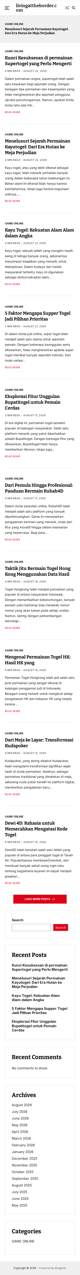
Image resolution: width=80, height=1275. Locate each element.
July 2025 (19, 1192)
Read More (12, 112)
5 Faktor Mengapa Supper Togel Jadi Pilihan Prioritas (39, 1010)
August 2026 (22, 1105)
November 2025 (24, 1165)
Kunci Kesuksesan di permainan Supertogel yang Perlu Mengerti (38, 60)
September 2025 (25, 1178)
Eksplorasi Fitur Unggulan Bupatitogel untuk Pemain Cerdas (32, 402)
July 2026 (19, 1111)
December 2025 (24, 1158)
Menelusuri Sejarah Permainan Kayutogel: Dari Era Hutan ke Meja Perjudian (36, 31)
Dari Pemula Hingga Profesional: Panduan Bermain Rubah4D (39, 488)
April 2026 (20, 1132)
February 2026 (23, 1145)
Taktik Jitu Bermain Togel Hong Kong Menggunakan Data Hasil (37, 571)
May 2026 (19, 1125)
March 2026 (21, 1138)
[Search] (73, 7)
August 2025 (22, 1185)
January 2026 (22, 1152)
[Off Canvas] (7, 8)
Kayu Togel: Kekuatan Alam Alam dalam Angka (36, 998)
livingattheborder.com (36, 7)
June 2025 (20, 1198)
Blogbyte (60, 1268)
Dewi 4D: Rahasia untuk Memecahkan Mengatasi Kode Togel (36, 828)
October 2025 (23, 1172)
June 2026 (20, 1118)
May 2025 (19, 1205)
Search (17, 920)
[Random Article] (67, 8)
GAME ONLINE (14, 23)
